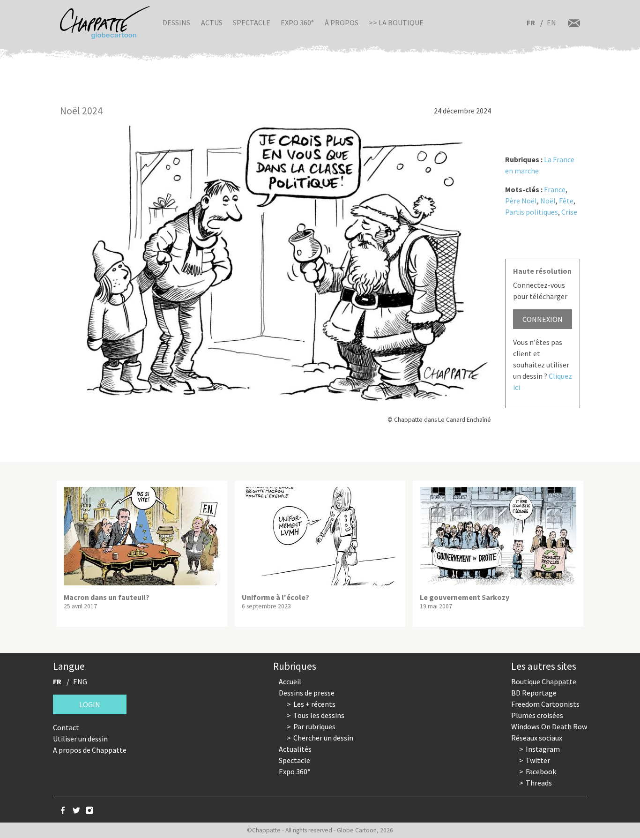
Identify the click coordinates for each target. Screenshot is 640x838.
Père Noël (521, 200)
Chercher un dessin (323, 737)
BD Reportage (534, 692)
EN (551, 22)
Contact (66, 727)
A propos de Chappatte (90, 750)
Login (89, 704)
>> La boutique (396, 22)
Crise (569, 212)
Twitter (538, 760)
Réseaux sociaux (536, 737)
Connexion (542, 319)
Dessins (176, 22)
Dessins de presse (307, 692)
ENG (80, 681)
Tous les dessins (318, 715)
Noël (548, 200)
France (555, 189)
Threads (539, 782)
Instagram (543, 749)
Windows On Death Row (549, 726)
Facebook (541, 771)
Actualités (295, 749)
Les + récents (314, 704)
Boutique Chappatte (543, 681)
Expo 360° (297, 22)
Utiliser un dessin (80, 738)
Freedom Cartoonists (545, 704)
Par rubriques (314, 726)
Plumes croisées (537, 715)
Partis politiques (531, 212)
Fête (566, 200)
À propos (341, 22)
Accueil (290, 681)
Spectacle (251, 22)
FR (531, 22)
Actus (212, 22)
